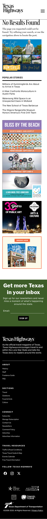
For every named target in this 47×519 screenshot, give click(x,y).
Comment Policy (8, 429)
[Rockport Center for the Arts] (22, 196)
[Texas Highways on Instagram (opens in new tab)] (12, 473)
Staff (4, 372)
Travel (4, 392)
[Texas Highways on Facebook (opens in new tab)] (5, 473)
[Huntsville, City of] (22, 70)
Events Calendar (8, 456)
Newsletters (7, 426)
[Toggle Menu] (43, 11)
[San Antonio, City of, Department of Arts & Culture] (22, 232)
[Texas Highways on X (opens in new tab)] (19, 473)
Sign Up (23, 318)
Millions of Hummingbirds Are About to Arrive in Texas (20, 85)
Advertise (6, 433)
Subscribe (6, 416)
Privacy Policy (37, 510)
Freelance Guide (8, 375)
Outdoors (6, 396)
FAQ (3, 379)
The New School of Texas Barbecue (20, 105)
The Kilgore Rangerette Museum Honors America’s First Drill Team (19, 111)
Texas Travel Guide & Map (12, 453)
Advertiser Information (11, 436)
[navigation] (43, 11)
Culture (5, 402)
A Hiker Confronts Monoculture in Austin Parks (19, 92)
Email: (6, 310)
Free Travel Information (11, 460)
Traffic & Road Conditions (12, 450)
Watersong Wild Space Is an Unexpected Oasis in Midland (17, 99)
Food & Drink (7, 399)
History (5, 369)
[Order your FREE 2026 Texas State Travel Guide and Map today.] (22, 267)
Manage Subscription (10, 419)
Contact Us (6, 423)
